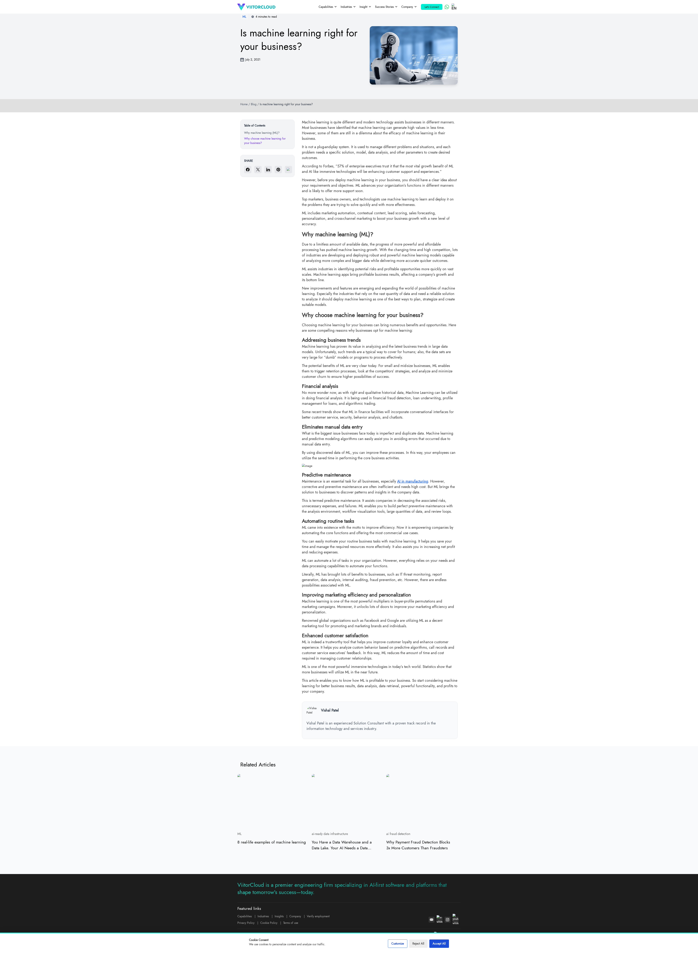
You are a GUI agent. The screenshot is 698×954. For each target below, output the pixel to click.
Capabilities (326, 7)
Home (244, 104)
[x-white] (439, 920)
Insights (279, 916)
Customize (397, 943)
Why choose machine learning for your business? (265, 140)
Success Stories (384, 7)
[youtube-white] (455, 920)
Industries (346, 7)
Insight (363, 7)
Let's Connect (432, 7)
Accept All (439, 943)
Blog (253, 104)
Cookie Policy (268, 923)
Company (407, 7)
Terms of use (290, 923)
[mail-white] (431, 920)
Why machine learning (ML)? (262, 133)
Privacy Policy (245, 923)
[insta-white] (447, 920)
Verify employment (318, 916)
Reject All (418, 943)
